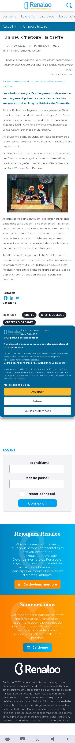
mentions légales (16, 378)
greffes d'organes (19, 322)
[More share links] (67, 739)
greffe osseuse (52, 315)
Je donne (40, 647)
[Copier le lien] (52, 739)
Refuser (37, 401)
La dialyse (46, 16)
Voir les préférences (37, 410)
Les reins (9, 16)
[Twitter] (17, 298)
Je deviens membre (40, 584)
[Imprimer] (7, 739)
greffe (29, 315)
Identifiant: (39, 463)
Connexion (37, 503)
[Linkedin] (11, 298)
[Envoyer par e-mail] (22, 739)
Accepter (37, 391)
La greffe (28, 16)
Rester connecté (41, 494)
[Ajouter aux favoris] (37, 739)
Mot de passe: (37, 478)
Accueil (8, 26)
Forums (9, 450)
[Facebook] (5, 298)
